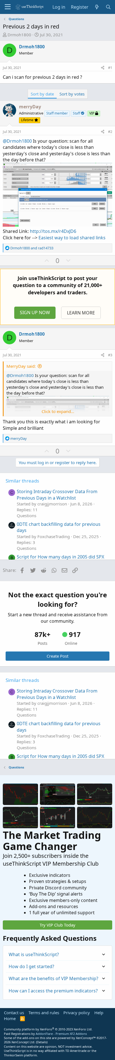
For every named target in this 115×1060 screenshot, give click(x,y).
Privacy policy (76, 1012)
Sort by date (42, 94)
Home (10, 1018)
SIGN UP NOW (35, 312)
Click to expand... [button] (58, 411)
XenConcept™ (86, 1038)
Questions (26, 515)
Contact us (14, 1012)
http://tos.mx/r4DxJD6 (53, 231)
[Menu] (7, 7)
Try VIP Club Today (57, 925)
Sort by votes (72, 94)
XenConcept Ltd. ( (24, 1042)
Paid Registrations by (45, 1034)
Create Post (57, 656)
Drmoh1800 (19, 34)
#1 (110, 67)
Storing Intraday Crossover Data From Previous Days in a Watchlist (57, 494)
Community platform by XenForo (48, 1029)
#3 (110, 354)
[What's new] (97, 7)
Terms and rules (43, 1012)
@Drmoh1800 (17, 141)
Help (98, 1012)
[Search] (108, 7)
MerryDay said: (21, 366)
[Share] (102, 67)
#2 (110, 131)
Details (42, 1042)
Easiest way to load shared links (72, 238)
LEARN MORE (81, 313)
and (31, 247)
